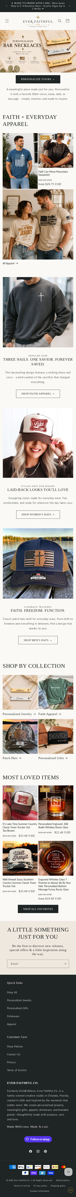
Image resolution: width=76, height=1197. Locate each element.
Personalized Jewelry (17, 714)
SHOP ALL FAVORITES (38, 909)
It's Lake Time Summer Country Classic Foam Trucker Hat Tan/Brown (20, 827)
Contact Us (13, 1054)
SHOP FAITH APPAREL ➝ (38, 393)
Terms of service (22, 1186)
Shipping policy (58, 1186)
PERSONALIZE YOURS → (38, 79)
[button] (7, 21)
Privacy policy (40, 1186)
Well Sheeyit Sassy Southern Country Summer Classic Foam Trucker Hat (19, 883)
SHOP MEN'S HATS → (38, 640)
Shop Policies (15, 1046)
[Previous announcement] (6, 6)
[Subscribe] (65, 964)
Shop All (12, 992)
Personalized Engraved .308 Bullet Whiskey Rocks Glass (53, 825)
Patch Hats (10, 758)
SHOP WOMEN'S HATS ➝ (38, 514)
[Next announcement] (69, 6)
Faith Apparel (47, 714)
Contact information (39, 1191)
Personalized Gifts (51, 758)
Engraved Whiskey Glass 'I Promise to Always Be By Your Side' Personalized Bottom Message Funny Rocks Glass (54, 884)
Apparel (11, 1024)
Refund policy (63, 1180)
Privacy (11, 1062)
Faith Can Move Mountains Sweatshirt (53, 173)
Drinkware (13, 1016)
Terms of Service (17, 1070)
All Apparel (8, 263)
